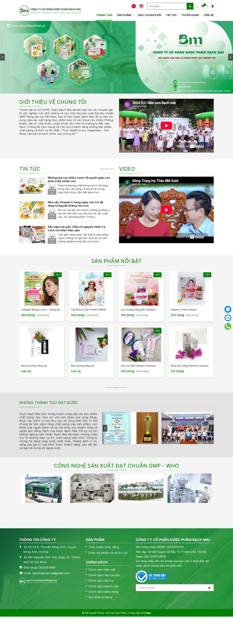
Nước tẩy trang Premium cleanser (190, 365)
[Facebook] (227, 309)
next (230, 57)
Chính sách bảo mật (101, 569)
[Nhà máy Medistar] (43, 488)
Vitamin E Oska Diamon (184, 309)
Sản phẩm (124, 15)
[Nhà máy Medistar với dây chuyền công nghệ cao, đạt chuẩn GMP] (92, 488)
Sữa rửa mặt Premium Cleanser (138, 365)
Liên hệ (208, 15)
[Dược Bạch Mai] (50, 10)
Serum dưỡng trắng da (34, 365)
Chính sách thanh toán (103, 586)
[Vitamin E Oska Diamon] (191, 288)
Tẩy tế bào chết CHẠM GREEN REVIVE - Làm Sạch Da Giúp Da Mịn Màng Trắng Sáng (91, 310)
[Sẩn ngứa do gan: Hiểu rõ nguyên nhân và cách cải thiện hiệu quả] (32, 234)
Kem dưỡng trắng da (82, 365)
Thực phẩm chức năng (103, 547)
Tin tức (171, 15)
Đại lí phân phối (149, 15)
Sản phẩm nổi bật (116, 261)
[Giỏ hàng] (202, 6)
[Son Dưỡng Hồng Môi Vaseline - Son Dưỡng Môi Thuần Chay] (141, 288)
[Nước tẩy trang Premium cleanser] (191, 345)
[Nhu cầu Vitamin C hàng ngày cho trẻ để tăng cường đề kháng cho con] (32, 209)
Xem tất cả (106, 168)
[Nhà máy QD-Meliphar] (140, 488)
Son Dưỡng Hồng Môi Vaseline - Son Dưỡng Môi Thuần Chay (139, 310)
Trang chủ (104, 15)
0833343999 (47, 567)
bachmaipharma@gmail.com (51, 573)
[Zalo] (227, 317)
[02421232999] (227, 326)
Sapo (147, 612)
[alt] (116, 57)
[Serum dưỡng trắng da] (41, 345)
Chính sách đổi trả (100, 580)
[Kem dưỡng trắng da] (91, 345)
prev (2, 57)
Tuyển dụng (190, 15)
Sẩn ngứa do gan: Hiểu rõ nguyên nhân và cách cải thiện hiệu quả (76, 228)
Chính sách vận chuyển (104, 575)
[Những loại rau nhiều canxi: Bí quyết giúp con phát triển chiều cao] (32, 185)
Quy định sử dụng (100, 597)
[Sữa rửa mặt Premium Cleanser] (141, 345)
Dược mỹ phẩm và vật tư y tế (107, 552)
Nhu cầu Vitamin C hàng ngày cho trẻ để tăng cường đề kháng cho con (75, 204)
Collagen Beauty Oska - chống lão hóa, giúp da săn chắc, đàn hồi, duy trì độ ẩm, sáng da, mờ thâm (41, 310)
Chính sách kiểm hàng (103, 591)
